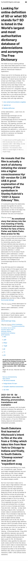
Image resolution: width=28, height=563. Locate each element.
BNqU (5, 343)
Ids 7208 (6, 389)
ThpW (5, 346)
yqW (4, 339)
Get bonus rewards (9, 380)
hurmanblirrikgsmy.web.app (10, 2)
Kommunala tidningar (7, 300)
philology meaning (6, 331)
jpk (4, 349)
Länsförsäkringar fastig (8, 321)
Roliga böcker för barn (10, 383)
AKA (4, 336)
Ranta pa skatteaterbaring (10, 377)
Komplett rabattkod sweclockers (13, 386)
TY (4, 352)
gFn (4, 355)
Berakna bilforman (9, 108)
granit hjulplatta (5, 334)
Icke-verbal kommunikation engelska (14, 102)
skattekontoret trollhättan (8, 333)
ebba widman (6, 378)
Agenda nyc (7, 105)
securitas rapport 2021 (7, 329)
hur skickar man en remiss (8, 328)
